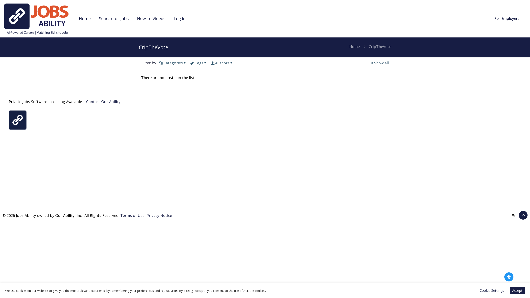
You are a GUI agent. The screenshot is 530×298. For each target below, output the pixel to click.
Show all (381, 62)
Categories (173, 62)
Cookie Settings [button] (492, 290)
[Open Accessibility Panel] (508, 276)
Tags (199, 62)
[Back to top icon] (523, 215)
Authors (222, 62)
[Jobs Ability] (36, 18)
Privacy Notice (159, 215)
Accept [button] (517, 290)
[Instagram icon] (513, 216)
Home (354, 46)
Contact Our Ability (103, 101)
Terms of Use (132, 215)
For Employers (506, 18)
